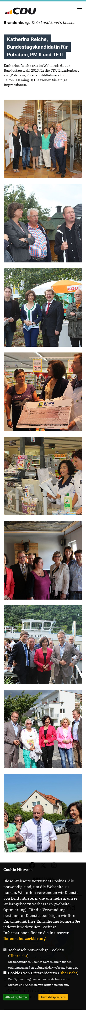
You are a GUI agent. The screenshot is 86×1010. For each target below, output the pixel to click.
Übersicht (18, 955)
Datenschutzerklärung (24, 938)
